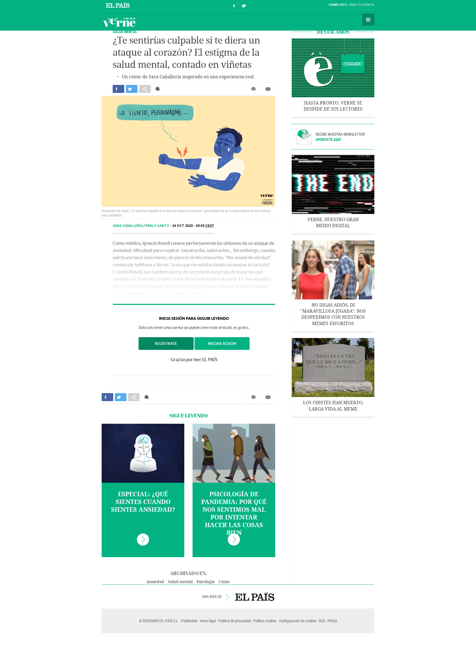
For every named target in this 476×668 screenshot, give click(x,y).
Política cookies (265, 620)
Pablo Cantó (157, 226)
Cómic (224, 582)
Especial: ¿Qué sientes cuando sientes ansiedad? (143, 502)
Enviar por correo (268, 89)
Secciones (368, 20)
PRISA (332, 620)
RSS (322, 620)
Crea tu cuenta (361, 5)
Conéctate (338, 5)
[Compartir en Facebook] (118, 89)
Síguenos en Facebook (234, 5)
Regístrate (166, 343)
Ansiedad (155, 582)
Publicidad (189, 620)
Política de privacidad (234, 620)
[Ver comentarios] (159, 89)
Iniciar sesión (222, 343)
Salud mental (125, 31)
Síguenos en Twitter (243, 5)
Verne (119, 22)
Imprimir (253, 89)
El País (118, 5)
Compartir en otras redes (145, 89)
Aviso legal (208, 620)
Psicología (206, 582)
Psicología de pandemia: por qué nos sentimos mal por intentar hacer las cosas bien (234, 513)
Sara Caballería (128, 226)
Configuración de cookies (298, 620)
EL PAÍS (254, 596)
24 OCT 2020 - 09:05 (193, 226)
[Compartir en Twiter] (131, 89)
